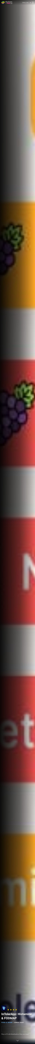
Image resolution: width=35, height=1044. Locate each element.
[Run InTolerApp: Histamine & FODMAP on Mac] (17, 1029)
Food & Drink (6, 1022)
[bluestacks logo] (6, 2)
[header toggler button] (33, 2)
